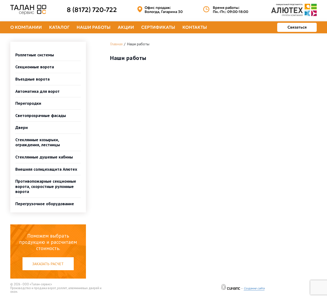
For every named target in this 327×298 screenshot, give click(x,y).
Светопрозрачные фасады (40, 115)
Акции (126, 27)
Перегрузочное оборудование (44, 203)
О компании (26, 27)
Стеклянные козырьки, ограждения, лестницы (37, 142)
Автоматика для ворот (37, 91)
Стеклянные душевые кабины (44, 157)
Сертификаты (158, 27)
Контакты (194, 27)
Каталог (59, 27)
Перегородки (28, 103)
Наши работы (94, 27)
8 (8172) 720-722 (92, 9)
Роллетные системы (34, 55)
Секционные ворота (34, 67)
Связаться (297, 27)
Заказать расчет (48, 263)
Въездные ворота (32, 79)
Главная (116, 43)
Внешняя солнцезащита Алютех (46, 169)
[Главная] (28, 10)
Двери (21, 127)
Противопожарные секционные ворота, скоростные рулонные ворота (45, 186)
